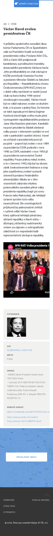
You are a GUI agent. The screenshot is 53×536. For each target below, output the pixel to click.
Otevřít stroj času (28, 4)
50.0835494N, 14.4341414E (19, 350)
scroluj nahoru (41, 500)
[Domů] (4, 3)
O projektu (9, 512)
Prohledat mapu (26, 457)
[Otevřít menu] (48, 3)
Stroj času (9, 506)
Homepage (8, 500)
